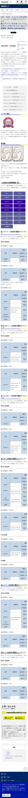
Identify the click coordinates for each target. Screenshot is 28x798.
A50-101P (10, 175)
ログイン (17, 2)
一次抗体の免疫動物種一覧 (11, 90)
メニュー (26, 2)
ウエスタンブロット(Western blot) (14, 756)
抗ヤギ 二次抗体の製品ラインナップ (13, 103)
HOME (2, 9)
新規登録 (21, 3)
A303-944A (18, 171)
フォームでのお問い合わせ (9, 718)
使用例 (16, 87)
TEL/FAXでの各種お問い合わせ (20, 718)
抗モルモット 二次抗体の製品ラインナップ (15, 96)
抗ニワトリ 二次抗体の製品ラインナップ (14, 93)
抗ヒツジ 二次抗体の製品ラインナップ (14, 106)
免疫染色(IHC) (9, 758)
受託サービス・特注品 (9, 780)
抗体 (11, 9)
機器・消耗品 (7, 777)
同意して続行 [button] (6, 795)
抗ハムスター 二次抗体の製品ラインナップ (15, 100)
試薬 (7, 9)
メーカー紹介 (8, 87)
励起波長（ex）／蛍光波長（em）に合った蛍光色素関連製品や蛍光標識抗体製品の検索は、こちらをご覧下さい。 (14, 74)
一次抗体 (8, 752)
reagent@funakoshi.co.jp (16, 712)
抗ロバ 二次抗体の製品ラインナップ (13, 109)
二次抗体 (17, 9)
